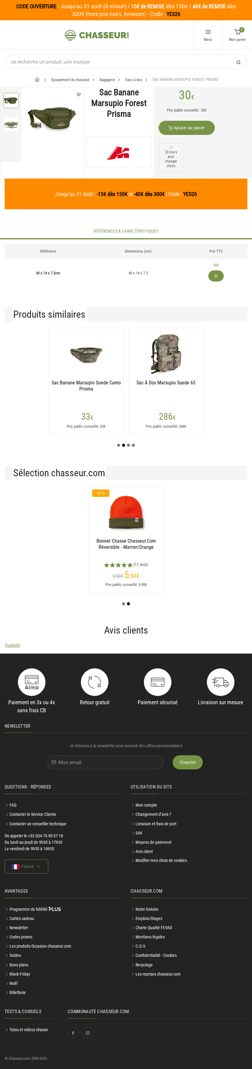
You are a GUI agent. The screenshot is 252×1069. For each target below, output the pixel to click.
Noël (14, 983)
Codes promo (21, 936)
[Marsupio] (119, 152)
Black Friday (20, 974)
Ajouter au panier (189, 127)
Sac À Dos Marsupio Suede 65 (165, 383)
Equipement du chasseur (70, 79)
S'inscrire (188, 762)
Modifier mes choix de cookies (161, 860)
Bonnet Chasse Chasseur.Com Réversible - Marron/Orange (126, 544)
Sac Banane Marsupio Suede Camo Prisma (86, 386)
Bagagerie (107, 79)
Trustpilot (12, 645)
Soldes (15, 955)
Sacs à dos (133, 79)
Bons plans (19, 964)
